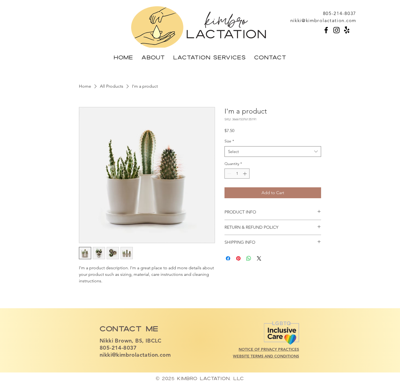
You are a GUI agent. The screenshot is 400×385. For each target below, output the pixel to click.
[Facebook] (326, 30)
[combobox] (272, 151)
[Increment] (245, 173)
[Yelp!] (347, 30)
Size (229, 141)
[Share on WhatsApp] (248, 258)
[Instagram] (336, 30)
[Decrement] (228, 173)
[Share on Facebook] (228, 258)
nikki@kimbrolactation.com (135, 355)
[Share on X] (259, 258)
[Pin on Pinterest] (238, 258)
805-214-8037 (118, 347)
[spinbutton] (237, 173)
